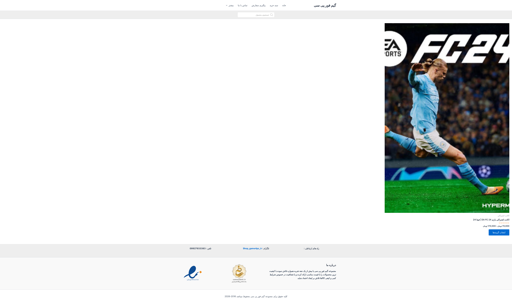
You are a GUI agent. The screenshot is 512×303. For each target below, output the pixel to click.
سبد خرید (274, 5)
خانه (284, 5)
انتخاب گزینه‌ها (499, 232)
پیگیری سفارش (258, 5)
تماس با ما (242, 5)
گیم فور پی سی (325, 5)
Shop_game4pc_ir (252, 248)
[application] (227, 5)
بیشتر (231, 5)
